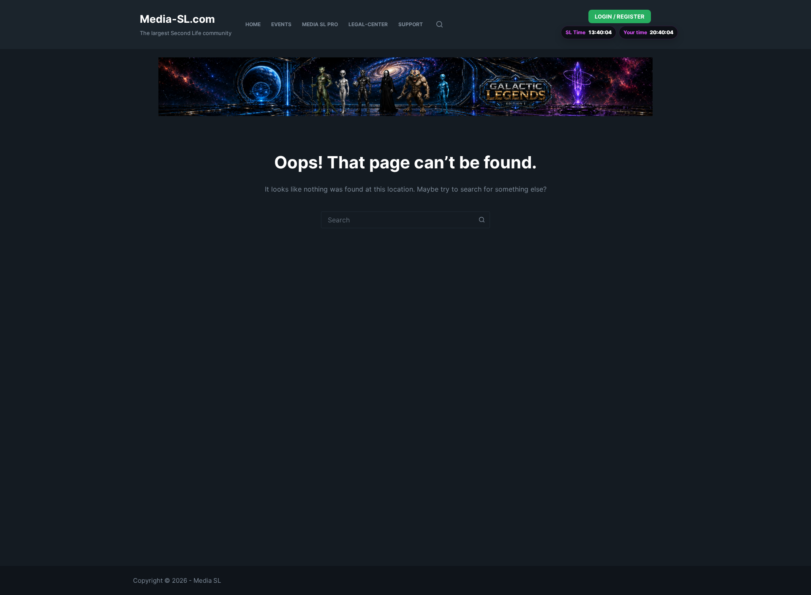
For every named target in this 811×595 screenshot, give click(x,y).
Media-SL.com (177, 19)
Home (253, 24)
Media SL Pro (320, 24)
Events (281, 24)
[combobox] (397, 219)
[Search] (439, 24)
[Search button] (482, 220)
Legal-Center (368, 24)
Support (410, 24)
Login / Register (620, 16)
